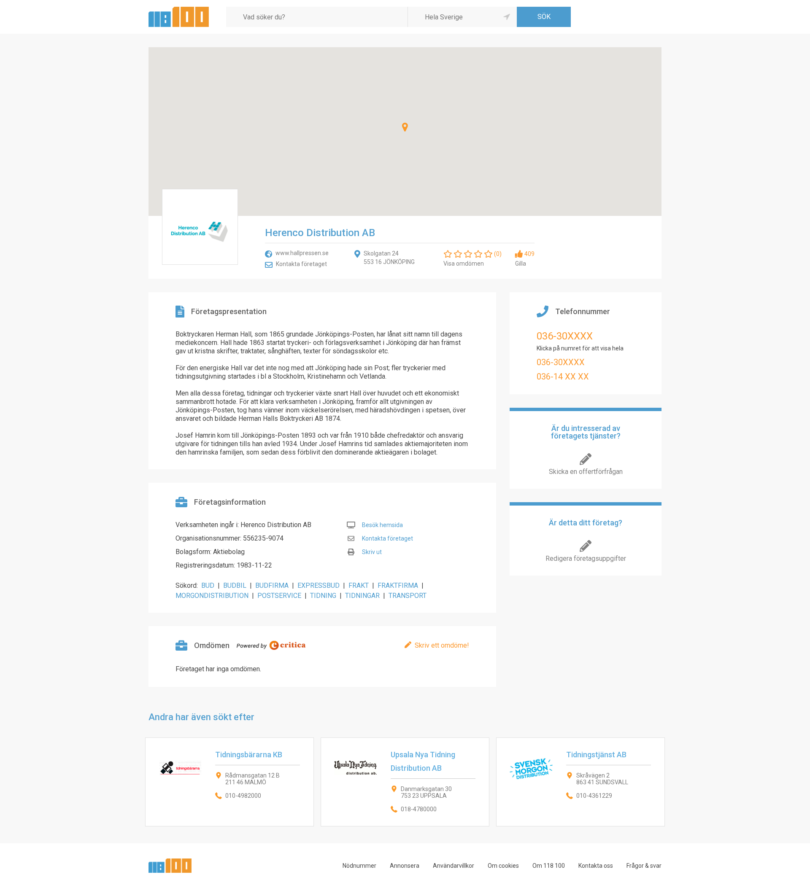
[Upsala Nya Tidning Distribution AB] (405, 782)
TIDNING (323, 596)
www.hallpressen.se (302, 253)
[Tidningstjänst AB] (580, 782)
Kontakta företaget (301, 264)
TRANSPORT (408, 596)
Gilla (520, 263)
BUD (207, 585)
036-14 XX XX (563, 376)
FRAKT (358, 585)
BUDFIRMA (272, 585)
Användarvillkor (453, 865)
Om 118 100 (548, 865)
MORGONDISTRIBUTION (212, 596)
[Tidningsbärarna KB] (229, 782)
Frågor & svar (644, 865)
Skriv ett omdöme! (442, 645)
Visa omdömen (463, 263)
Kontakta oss (595, 865)
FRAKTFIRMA (398, 585)
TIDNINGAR (362, 596)
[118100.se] (178, 10)
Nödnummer (359, 865)
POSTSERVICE (279, 596)
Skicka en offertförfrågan (586, 472)
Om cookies (503, 865)
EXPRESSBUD (318, 585)
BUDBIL (234, 585)
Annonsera (404, 865)
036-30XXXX (565, 336)
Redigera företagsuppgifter (585, 558)
